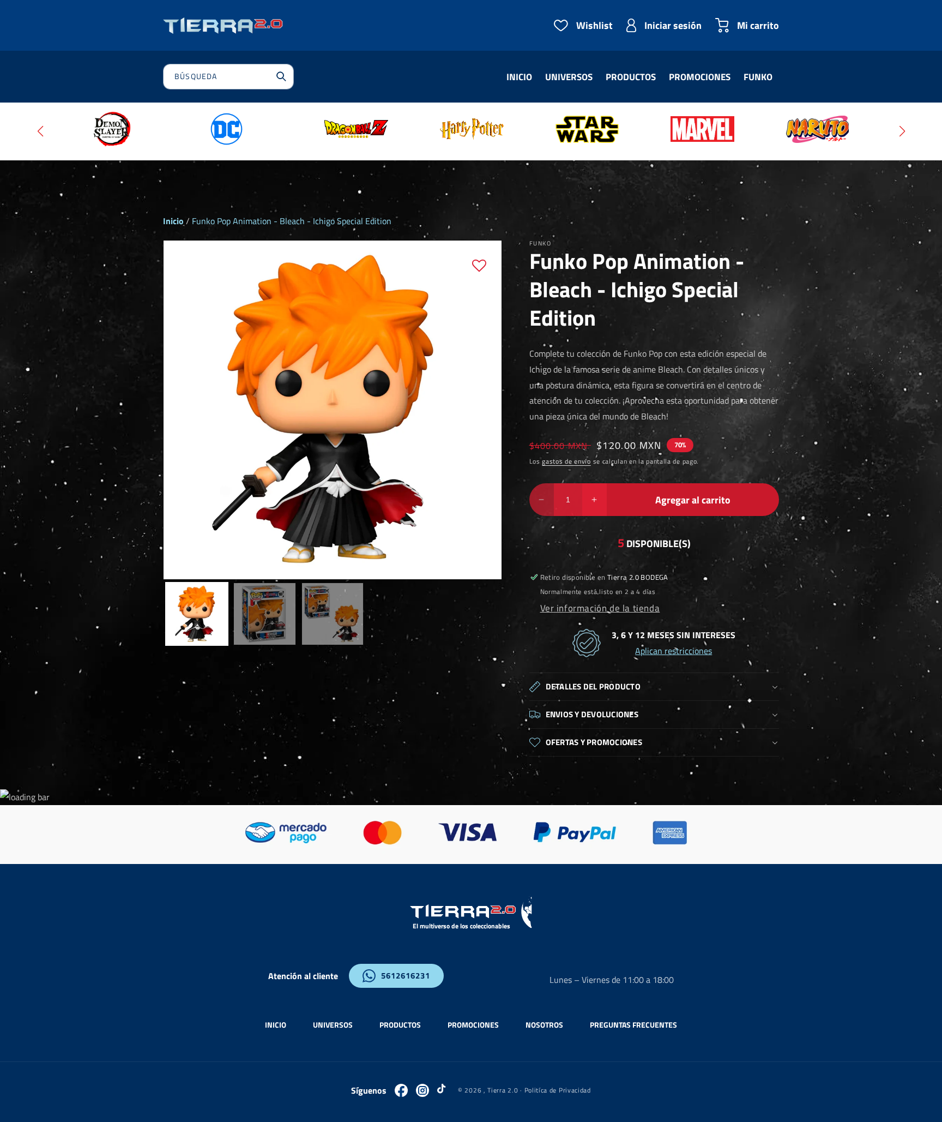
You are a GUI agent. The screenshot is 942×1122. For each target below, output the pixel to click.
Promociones (473, 1024)
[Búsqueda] (281, 76)
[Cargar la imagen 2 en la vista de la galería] (264, 614)
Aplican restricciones (673, 650)
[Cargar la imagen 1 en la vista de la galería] (197, 614)
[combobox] (228, 76)
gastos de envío (566, 461)
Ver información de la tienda (600, 608)
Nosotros (544, 1024)
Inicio (173, 220)
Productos (400, 1024)
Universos (333, 1024)
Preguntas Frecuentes (633, 1024)
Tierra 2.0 (502, 1090)
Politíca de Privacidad (557, 1090)
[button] (40, 131)
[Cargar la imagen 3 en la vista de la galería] (332, 614)
